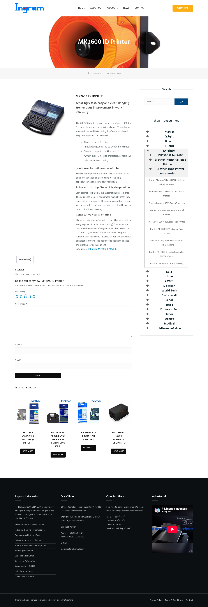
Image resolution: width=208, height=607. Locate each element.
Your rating (20, 291)
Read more (28, 451)
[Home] (89, 73)
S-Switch (169, 286)
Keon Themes (30, 600)
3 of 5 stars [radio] (25, 296)
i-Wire (169, 281)
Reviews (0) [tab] (25, 259)
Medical (169, 323)
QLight (169, 136)
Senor (169, 300)
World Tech (169, 290)
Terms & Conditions (174, 600)
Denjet (169, 319)
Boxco (169, 141)
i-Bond (169, 146)
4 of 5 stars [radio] (30, 296)
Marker (169, 132)
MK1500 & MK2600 (107, 249)
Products (112, 8)
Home (81, 8)
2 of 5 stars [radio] (21, 296)
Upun (169, 276)
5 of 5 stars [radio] (34, 296)
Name (18, 344)
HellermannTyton (169, 328)
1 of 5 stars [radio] (17, 296)
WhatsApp (182, 8)
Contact (140, 8)
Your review (21, 304)
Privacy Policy (156, 600)
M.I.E (169, 271)
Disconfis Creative (65, 600)
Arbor (169, 314)
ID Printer (92, 249)
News (126, 8)
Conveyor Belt (169, 309)
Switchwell (169, 295)
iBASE (169, 304)
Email (18, 360)
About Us (95, 8)
